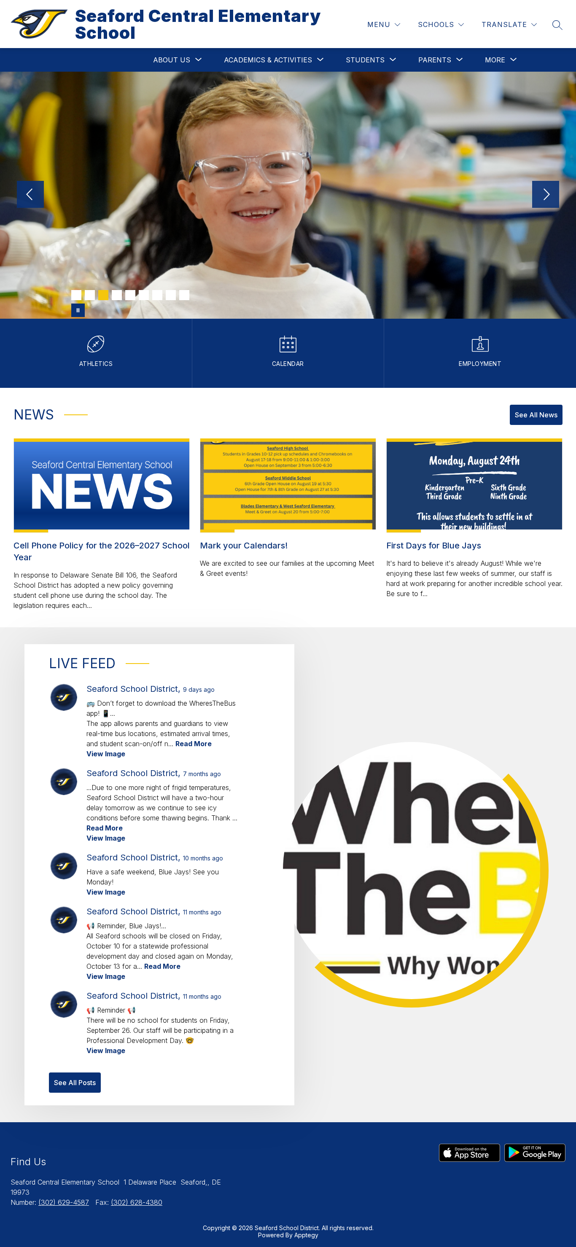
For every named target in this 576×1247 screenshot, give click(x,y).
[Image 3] (103, 295)
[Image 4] (117, 295)
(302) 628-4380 (136, 1202)
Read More (193, 743)
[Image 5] (130, 295)
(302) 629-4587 (63, 1202)
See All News (536, 415)
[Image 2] (90, 295)
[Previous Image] (30, 195)
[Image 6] (144, 295)
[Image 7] (157, 295)
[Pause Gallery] (78, 310)
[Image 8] (171, 295)
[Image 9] (184, 295)
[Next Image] (545, 195)
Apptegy (306, 1235)
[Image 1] (76, 295)
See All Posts (75, 1082)
